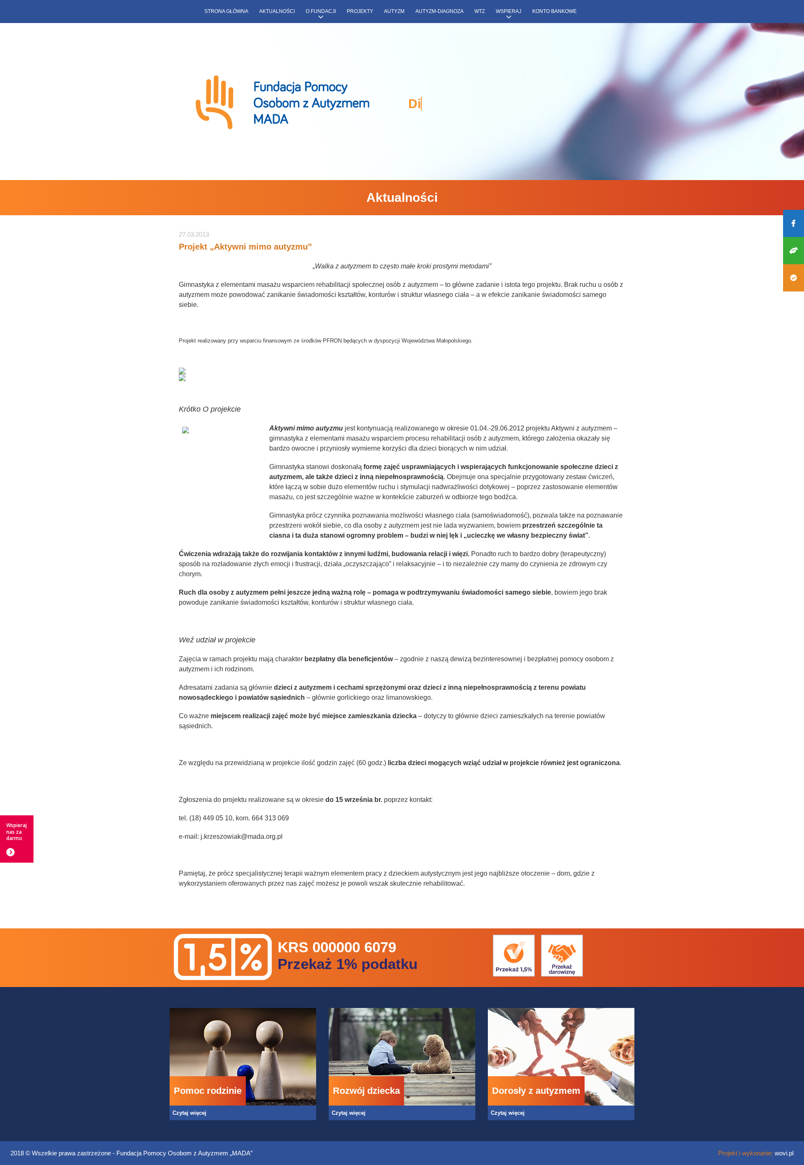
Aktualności (277, 11)
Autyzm (394, 11)
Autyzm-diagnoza (439, 11)
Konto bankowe (554, 11)
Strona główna (226, 11)
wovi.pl (784, 1153)
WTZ (479, 11)
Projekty (360, 11)
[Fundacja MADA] (283, 103)
